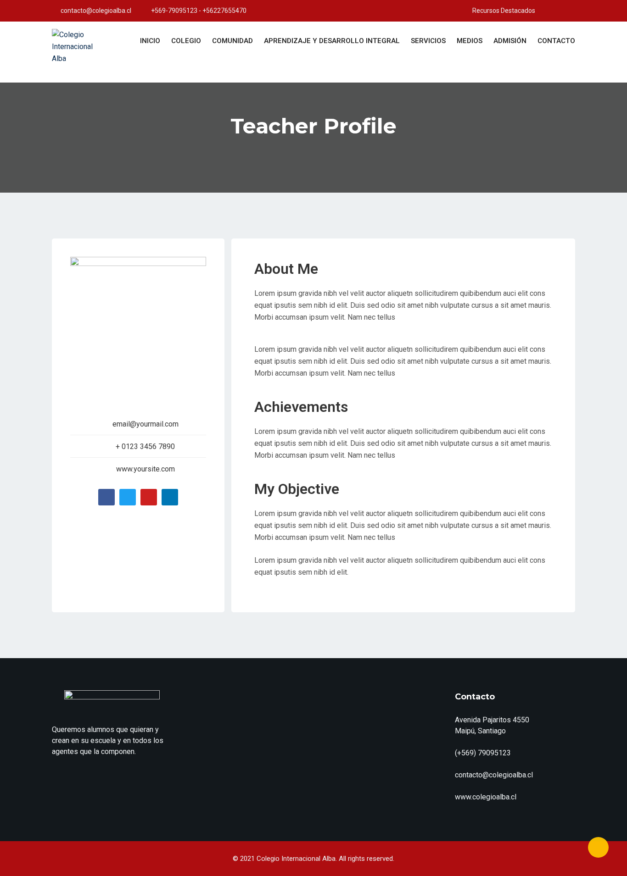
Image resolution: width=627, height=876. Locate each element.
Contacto (556, 41)
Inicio (150, 41)
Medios (469, 41)
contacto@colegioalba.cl (96, 10)
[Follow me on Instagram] (553, 10)
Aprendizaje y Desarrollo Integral (332, 41)
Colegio (186, 41)
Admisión (509, 41)
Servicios (428, 41)
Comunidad (232, 41)
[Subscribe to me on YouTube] (541, 10)
